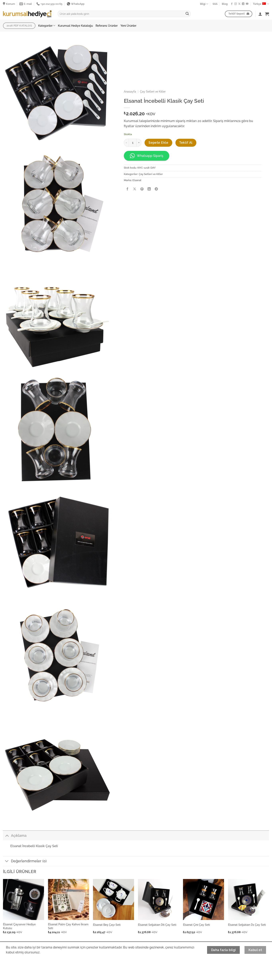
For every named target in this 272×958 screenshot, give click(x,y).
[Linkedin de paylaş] (149, 189)
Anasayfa (130, 91)
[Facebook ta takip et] (232, 4)
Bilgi (202, 3)
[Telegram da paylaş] (156, 189)
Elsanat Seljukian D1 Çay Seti (247, 924)
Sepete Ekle (158, 143)
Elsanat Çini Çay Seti (196, 924)
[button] (267, 14)
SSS (215, 3)
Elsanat (136, 180)
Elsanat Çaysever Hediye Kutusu (19, 926)
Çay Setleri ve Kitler (153, 91)
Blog (225, 3)
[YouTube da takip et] (247, 4)
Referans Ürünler (107, 25)
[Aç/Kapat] (7, 835)
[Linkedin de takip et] (243, 4)
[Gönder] (187, 14)
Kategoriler (45, 25)
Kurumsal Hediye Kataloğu (75, 25)
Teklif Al (185, 143)
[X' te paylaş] (134, 189)
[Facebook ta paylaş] (127, 189)
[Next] (269, 910)
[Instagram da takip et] (235, 4)
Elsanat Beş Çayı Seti (106, 924)
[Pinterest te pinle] (142, 189)
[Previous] (3, 910)
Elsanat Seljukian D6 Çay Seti (157, 924)
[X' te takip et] (239, 4)
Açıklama (18, 835)
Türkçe (257, 3)
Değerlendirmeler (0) (29, 861)
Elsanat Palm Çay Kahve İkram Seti (68, 926)
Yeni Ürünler (128, 25)
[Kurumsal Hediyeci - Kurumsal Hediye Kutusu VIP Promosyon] (27, 13)
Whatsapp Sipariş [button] (150, 156)
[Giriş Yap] (260, 14)
